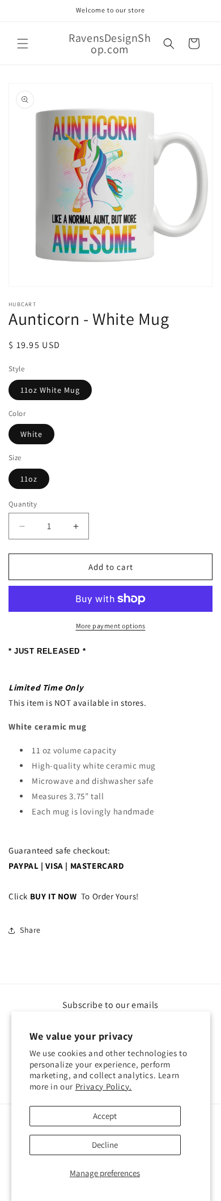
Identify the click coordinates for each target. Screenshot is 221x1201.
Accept (105, 1115)
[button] (22, 43)
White (31, 434)
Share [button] (30, 930)
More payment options (111, 625)
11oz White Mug (50, 390)
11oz (28, 479)
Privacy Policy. (103, 1086)
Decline (105, 1144)
